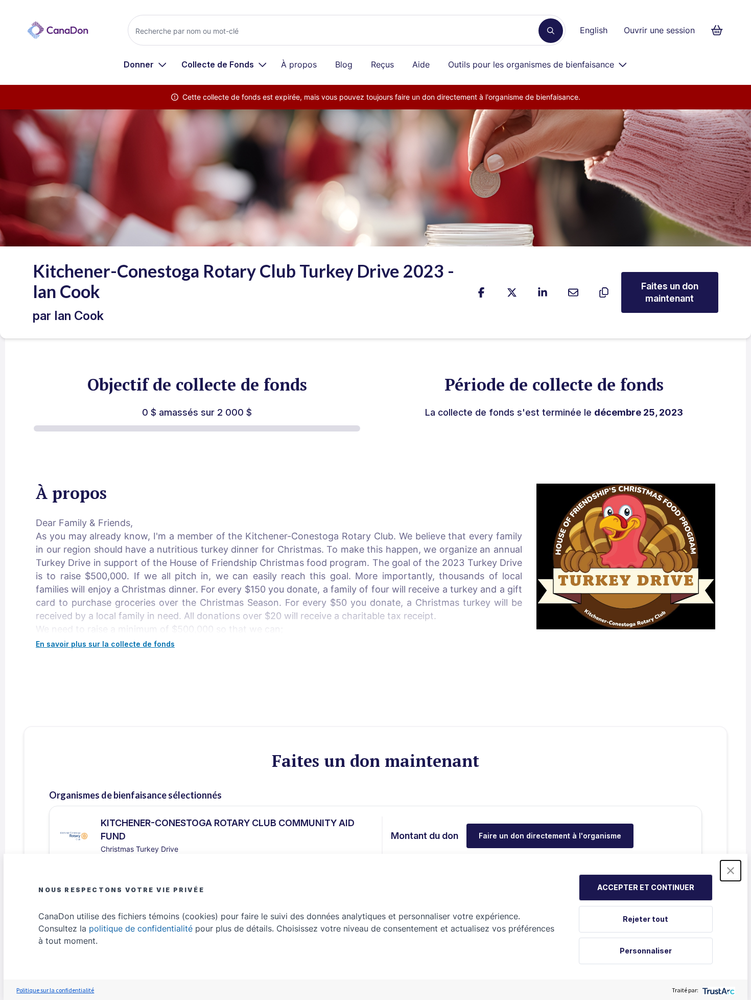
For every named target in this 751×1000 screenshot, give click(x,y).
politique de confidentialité (141, 928)
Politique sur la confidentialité (55, 990)
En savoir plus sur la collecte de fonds (105, 644)
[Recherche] (550, 30)
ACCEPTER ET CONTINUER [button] (645, 887)
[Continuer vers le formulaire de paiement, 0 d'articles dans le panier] (720, 30)
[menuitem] (145, 64)
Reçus (382, 64)
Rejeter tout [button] (645, 919)
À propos (299, 64)
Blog (344, 64)
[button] (730, 870)
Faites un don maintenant (669, 292)
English (593, 30)
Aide (421, 64)
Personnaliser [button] (646, 950)
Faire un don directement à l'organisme (550, 835)
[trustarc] (717, 990)
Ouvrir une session (659, 30)
